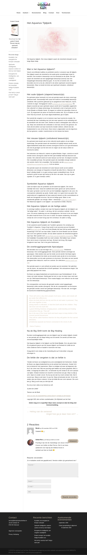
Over (57, 12)
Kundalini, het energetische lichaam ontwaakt (14, 59)
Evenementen (36, 12)
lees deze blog (36, 229)
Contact (51, 12)
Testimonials (66, 12)
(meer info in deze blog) (68, 199)
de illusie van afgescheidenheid (62, 104)
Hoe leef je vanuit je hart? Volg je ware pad (14, 95)
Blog (44, 12)
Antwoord (73, 430)
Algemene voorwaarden (15, 531)
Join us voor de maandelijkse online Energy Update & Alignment (48, 396)
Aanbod (25, 12)
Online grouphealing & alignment (68, 525)
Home (18, 12)
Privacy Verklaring (14, 534)
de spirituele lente (57, 249)
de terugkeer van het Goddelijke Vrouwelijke (59, 236)
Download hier (13, 39)
